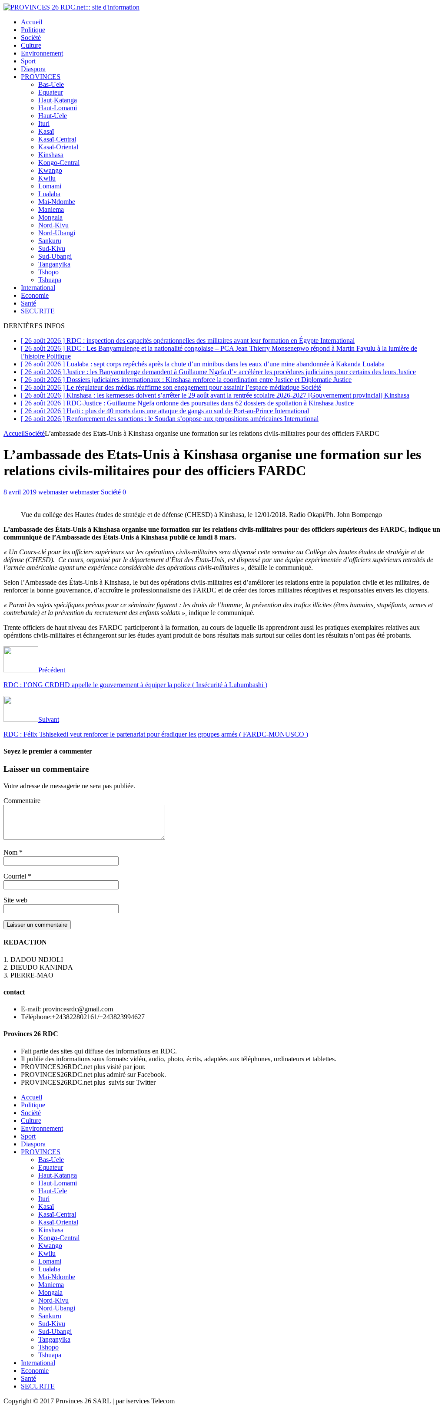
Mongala (50, 217)
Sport (28, 61)
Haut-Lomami (57, 108)
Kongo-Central (59, 162)
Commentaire (21, 800)
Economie (35, 295)
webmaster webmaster (68, 492)
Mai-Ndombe (56, 201)
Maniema (51, 209)
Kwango (50, 170)
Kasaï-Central (57, 139)
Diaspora (33, 68)
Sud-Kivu (51, 248)
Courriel (15, 876)
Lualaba (49, 193)
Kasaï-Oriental (58, 147)
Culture (31, 45)
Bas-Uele (51, 84)
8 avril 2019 (20, 492)
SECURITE (38, 311)
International (38, 287)
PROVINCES (40, 76)
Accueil (31, 22)
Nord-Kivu (53, 225)
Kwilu (47, 178)
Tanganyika (54, 264)
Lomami (49, 186)
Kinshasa (50, 154)
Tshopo (48, 272)
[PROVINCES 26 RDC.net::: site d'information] (71, 7)
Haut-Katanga (57, 100)
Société (31, 37)
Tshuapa (49, 279)
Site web (15, 900)
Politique (33, 29)
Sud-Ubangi (55, 256)
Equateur (50, 92)
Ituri (44, 123)
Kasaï (46, 131)
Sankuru (49, 240)
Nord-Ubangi (56, 233)
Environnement (42, 53)
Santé (28, 303)
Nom (11, 852)
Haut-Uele (52, 115)
